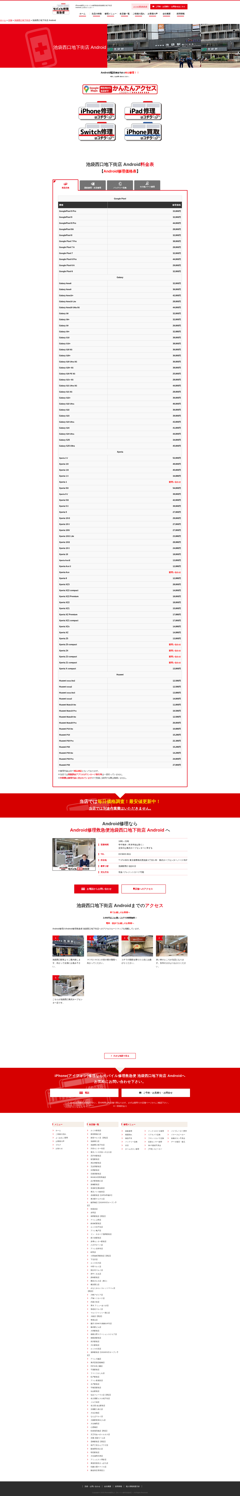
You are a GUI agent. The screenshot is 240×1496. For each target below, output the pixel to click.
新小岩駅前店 (96, 1238)
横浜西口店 (95, 1285)
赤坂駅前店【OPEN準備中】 (102, 1195)
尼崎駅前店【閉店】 (98, 1442)
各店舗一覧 (125, 14)
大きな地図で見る (121, 1056)
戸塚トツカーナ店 (98, 1298)
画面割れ (128, 1135)
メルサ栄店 (95, 1402)
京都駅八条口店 (97, 1409)
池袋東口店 (95, 1141)
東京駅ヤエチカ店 (98, 1199)
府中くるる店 (96, 1274)
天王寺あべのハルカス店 (100, 1434)
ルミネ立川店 (96, 1263)
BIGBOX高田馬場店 (98, 1177)
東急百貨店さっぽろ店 (99, 1463)
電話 (86, 1093)
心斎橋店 (94, 1427)
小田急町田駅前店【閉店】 (101, 1256)
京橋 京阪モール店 (98, 1438)
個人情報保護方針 (133, 1486)
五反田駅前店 (96, 1166)
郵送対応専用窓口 (98, 1470)
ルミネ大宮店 (96, 1349)
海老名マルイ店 (97, 1309)
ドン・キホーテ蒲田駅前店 (101, 1234)
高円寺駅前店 (96, 1156)
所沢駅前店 (95, 1341)
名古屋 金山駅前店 (98, 1406)
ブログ (58, 1145)
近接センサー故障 (155, 1142)
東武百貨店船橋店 (98, 1362)
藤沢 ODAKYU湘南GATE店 (101, 1323)
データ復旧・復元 (178, 1142)
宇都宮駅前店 (96, 1388)
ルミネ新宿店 (96, 1130)
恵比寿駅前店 (96, 1163)
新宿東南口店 (96, 1134)
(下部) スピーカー (155, 1149)
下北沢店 (94, 1259)
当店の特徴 (97, 14)
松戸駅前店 (95, 1377)
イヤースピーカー (178, 1135)
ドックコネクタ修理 (156, 1131)
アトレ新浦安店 (97, 1380)
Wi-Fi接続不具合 (154, 1145)
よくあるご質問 (62, 1138)
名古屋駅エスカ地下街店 (100, 1398)
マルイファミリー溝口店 (100, 1313)
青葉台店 (94, 1320)
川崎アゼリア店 (97, 1295)
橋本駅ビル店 (96, 1327)
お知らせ (59, 1148)
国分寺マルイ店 (97, 1270)
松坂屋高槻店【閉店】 (99, 1431)
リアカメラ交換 (154, 1135)
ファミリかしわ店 (98, 1373)
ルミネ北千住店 (97, 1227)
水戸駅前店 (95, 1384)
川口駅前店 (95, 1345)
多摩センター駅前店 (98, 1241)
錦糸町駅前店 (96, 1223)
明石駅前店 (95, 1452)
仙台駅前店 (95, 1391)
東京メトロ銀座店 (98, 1192)
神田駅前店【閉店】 (98, 1216)
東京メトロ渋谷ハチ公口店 (101, 1152)
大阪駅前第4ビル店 (98, 1420)
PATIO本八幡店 (97, 1366)
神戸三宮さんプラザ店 (99, 1445)
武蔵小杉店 (95, 1302)
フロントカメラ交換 (156, 1138)
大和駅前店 (95, 1331)
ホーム (83, 14)
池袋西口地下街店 (22, 20)
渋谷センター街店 (98, 1148)
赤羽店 (93, 1213)
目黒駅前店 (95, 1170)
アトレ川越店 (96, 1359)
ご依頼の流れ (139, 14)
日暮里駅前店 (96, 1174)
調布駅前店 (95, 1277)
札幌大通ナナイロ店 (98, 1467)
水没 (127, 1145)
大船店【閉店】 (97, 1316)
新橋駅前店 (95, 1184)
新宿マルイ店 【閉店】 (100, 1138)
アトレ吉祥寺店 (97, 1249)
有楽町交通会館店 (98, 1188)
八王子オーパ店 (97, 1245)
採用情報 (181, 14)
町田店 (93, 1252)
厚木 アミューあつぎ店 (100, 1306)
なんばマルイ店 (97, 1416)
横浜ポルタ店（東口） (99, 1281)
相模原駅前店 (96, 1338)
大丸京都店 (95, 1413)
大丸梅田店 (95, 1424)
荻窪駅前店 (95, 1159)
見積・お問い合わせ (92, 1486)
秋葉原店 (94, 1209)
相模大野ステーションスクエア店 (104, 1334)
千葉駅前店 (95, 1370)
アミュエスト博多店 (98, 1460)
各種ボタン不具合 (178, 1138)
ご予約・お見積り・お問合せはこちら (170, 6)
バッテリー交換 (131, 1142)
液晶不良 (128, 1138)
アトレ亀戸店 (96, 1231)
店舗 (10, 20)
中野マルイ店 (96, 1267)
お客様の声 (153, 14)
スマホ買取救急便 (140, 7)
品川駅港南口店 (97, 1181)
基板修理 (128, 1131)
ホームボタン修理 (132, 1149)
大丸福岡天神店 (97, 1456)
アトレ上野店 (96, 1220)
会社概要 (167, 14)
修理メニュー (111, 14)
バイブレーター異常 (179, 1131)
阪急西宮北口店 (97, 1449)
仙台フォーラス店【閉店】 (101, 1395)
